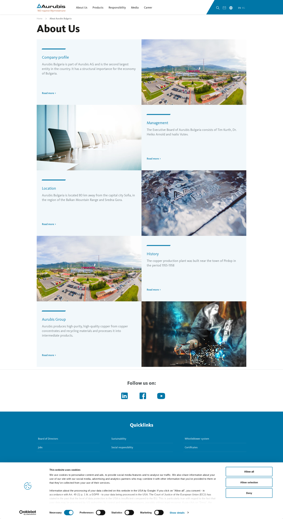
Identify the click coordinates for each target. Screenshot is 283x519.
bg (243, 8)
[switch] (100, 512)
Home (39, 18)
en (239, 8)
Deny (249, 493)
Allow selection (249, 482)
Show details (177, 512)
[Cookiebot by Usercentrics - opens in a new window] (27, 512)
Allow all (249, 471)
